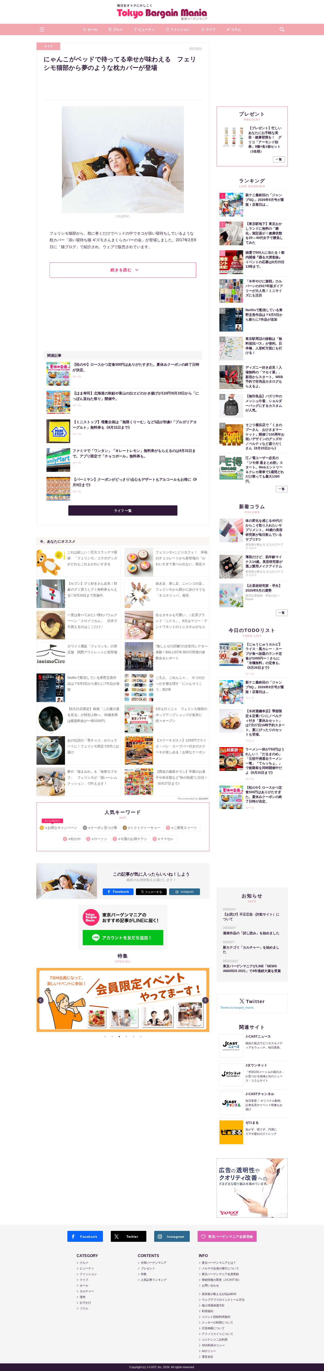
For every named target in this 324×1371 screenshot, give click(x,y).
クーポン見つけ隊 (101, 828)
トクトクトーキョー (142, 828)
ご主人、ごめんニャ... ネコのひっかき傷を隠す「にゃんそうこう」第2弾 (180, 683)
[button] (42, 29)
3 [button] (119, 1036)
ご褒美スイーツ (182, 828)
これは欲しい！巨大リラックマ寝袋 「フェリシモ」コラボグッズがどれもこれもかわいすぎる (92, 558)
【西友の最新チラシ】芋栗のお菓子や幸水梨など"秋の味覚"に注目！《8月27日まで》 (182, 777)
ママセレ (164, 839)
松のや (73, 839)
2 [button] (112, 1036)
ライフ (48, 46)
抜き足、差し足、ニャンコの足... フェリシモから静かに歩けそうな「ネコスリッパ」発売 (182, 589)
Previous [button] (40, 1000)
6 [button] (140, 1036)
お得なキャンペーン (59, 827)
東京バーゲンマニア (162, 12)
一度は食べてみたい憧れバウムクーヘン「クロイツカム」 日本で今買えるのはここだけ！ (92, 621)
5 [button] (133, 1036)
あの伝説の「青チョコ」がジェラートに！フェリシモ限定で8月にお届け (93, 746)
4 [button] (126, 1036)
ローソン (97, 839)
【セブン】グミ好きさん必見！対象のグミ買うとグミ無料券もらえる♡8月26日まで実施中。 (92, 589)
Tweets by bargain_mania (237, 1007)
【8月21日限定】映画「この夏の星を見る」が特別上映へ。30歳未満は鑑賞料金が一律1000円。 (93, 715)
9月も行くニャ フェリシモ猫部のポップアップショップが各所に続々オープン (181, 715)
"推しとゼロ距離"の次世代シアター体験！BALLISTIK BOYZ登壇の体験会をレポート (182, 652)
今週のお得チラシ (131, 839)
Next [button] (205, 1000)
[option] (122, 1000)
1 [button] (105, 1036)
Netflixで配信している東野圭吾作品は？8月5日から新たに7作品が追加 (93, 683)
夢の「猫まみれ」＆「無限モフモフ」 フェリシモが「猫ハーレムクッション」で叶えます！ (92, 777)
